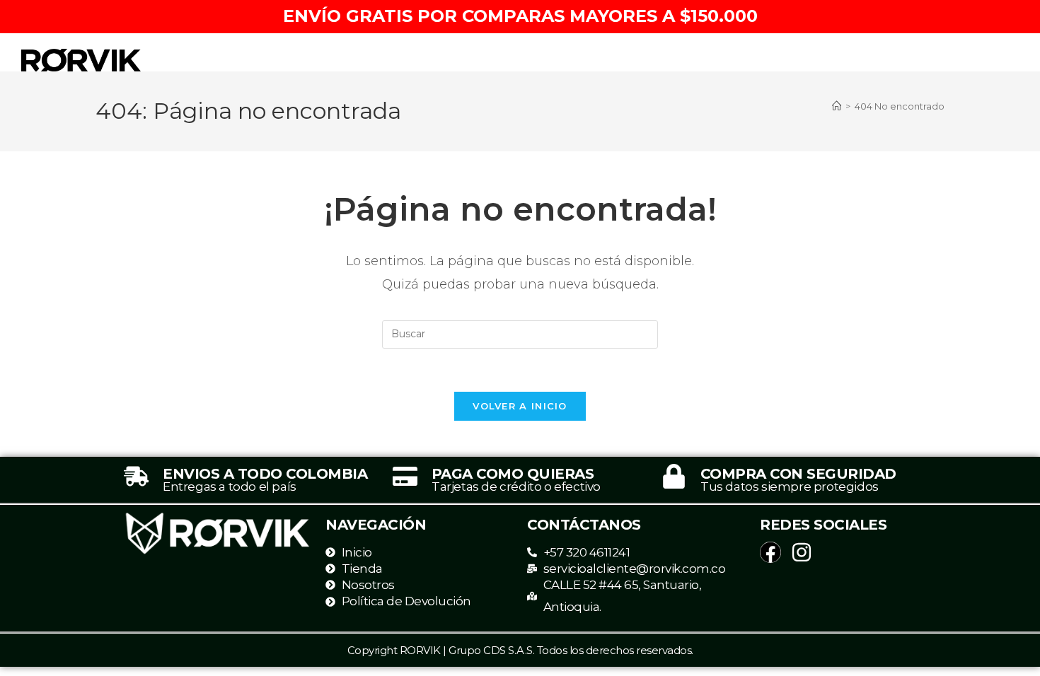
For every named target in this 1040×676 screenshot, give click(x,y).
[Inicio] (836, 106)
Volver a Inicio (520, 406)
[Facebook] (770, 552)
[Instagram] (801, 552)
